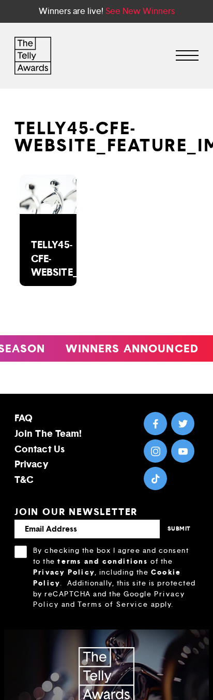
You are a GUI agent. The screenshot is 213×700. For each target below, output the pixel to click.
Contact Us (39, 448)
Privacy (31, 464)
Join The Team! (48, 433)
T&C (24, 479)
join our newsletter (76, 512)
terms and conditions (102, 561)
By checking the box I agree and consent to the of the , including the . (114, 577)
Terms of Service (113, 604)
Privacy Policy (64, 572)
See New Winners (140, 11)
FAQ (23, 417)
